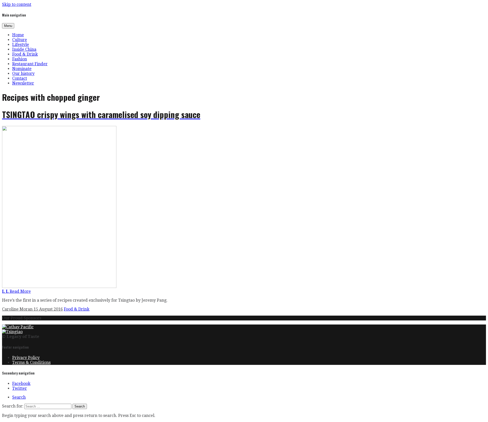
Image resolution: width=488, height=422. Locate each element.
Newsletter (23, 83)
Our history (23, 73)
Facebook (21, 383)
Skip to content (16, 4)
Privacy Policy (26, 357)
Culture (19, 39)
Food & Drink (25, 54)
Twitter (19, 388)
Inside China (24, 49)
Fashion (19, 59)
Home (18, 35)
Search (19, 397)
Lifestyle (20, 44)
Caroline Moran (18, 309)
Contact (19, 78)
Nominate (22, 68)
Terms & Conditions (31, 362)
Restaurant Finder (30, 63)
